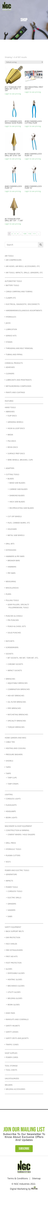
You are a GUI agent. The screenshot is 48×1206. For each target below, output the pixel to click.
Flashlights (11, 805)
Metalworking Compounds (18, 386)
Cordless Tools (15, 891)
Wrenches (10, 679)
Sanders (11, 910)
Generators (11, 874)
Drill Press (11, 843)
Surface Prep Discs (16, 453)
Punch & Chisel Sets (17, 626)
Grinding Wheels (15, 422)
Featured (9, 401)
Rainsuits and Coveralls (17, 1019)
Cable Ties (10, 742)
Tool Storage (11, 1065)
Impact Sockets (15, 670)
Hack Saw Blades (17, 501)
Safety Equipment (13, 927)
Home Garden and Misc (15, 738)
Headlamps (11, 811)
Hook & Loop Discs (16, 428)
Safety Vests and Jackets (17, 1038)
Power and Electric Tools (17, 870)
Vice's (8, 862)
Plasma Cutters (13, 855)
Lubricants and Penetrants (19, 380)
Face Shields (11, 944)
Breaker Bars (14, 560)
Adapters (10, 468)
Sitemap (36, 1178)
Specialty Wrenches (17, 721)
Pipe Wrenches (14, 708)
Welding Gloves (15, 998)
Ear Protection (13, 937)
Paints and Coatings (15, 392)
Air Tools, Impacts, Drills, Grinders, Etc (24, 272)
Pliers (8, 594)
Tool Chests (11, 1070)
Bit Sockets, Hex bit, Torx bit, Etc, (23, 658)
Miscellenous (12, 588)
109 (24, 233)
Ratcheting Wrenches (18, 714)
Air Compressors (14, 260)
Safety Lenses (12, 1032)
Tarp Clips (12, 777)
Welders (9, 1085)
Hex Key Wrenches (16, 695)
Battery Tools (12, 285)
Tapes (8, 767)
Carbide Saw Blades (18, 489)
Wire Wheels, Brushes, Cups (20, 460)
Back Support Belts (15, 931)
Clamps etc (11, 298)
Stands (9, 342)
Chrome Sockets (15, 664)
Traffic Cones (12, 1044)
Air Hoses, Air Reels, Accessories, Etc (23, 266)
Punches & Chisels (14, 616)
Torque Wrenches (16, 727)
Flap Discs (12, 415)
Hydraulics (11, 317)
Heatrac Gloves (15, 979)
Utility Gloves (14, 992)
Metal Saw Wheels (16, 535)
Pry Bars (12, 573)
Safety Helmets (13, 1025)
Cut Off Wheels (15, 516)
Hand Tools (10, 407)
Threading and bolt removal (19, 348)
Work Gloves (14, 1004)
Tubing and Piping (14, 354)
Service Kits (11, 335)
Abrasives (10, 411)
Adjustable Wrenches (18, 683)
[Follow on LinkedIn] (27, 1197)
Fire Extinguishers (14, 950)
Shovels (9, 761)
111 (34, 233)
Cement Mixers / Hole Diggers (21, 834)
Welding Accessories (15, 1089)
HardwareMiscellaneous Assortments (24, 310)
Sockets (9, 654)
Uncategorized (12, 1078)
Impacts (9, 881)
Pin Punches (13, 620)
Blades (11, 478)
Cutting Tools (12, 474)
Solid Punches (14, 632)
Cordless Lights (13, 798)
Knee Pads (10, 1013)
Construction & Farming (17, 830)
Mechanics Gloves (16, 986)
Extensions (11, 550)
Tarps (8, 773)
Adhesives (10, 367)
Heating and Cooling (16, 748)
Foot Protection (14, 963)
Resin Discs (13, 447)
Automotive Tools (13, 281)
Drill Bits (10, 543)
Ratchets (10, 641)
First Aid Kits (12, 956)
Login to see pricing (13, 94)
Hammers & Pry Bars (15, 556)
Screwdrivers (12, 647)
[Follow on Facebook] (20, 1197)
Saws (10, 916)
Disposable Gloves (16, 973)
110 (29, 233)
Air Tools (9, 256)
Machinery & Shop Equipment (18, 826)
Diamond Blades (17, 495)
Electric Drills (14, 897)
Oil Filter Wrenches (17, 702)
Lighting (9, 794)
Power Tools (12, 887)
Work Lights (11, 817)
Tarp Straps (13, 784)
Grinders (12, 904)
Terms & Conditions (17, 1178)
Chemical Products (14, 363)
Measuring (11, 581)
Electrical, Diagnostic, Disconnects (23, 304)
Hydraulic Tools (13, 849)
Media (10, 434)
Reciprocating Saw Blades (21, 508)
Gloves (9, 969)
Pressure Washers (14, 754)
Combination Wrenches (19, 689)
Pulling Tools (12, 600)
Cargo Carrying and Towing (19, 291)
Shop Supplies (11, 1053)
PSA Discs (12, 441)
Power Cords (12, 1057)
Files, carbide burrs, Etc (19, 523)
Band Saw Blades (17, 483)
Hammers (12, 567)
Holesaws (12, 529)
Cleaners (10, 373)
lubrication (11, 329)
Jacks (8, 323)
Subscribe (24, 1149)
